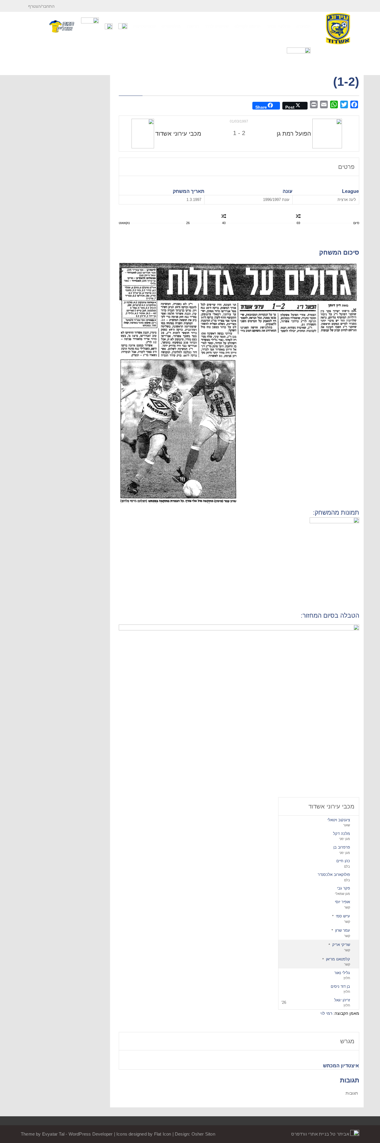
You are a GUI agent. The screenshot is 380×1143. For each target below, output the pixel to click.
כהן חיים (343, 861)
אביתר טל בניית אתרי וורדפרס (320, 1133)
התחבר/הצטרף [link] (42, 6)
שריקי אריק (341, 944)
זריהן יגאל (342, 1000)
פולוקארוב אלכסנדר (334, 874)
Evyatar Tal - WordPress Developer (78, 1133)
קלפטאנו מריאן (338, 959)
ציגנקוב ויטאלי (338, 820)
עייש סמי (343, 916)
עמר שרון (342, 930)
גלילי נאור (342, 973)
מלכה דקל (341, 833)
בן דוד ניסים (340, 986)
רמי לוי (326, 1013)
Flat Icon (162, 1133)
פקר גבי (343, 888)
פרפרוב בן (341, 847)
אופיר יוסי (342, 902)
